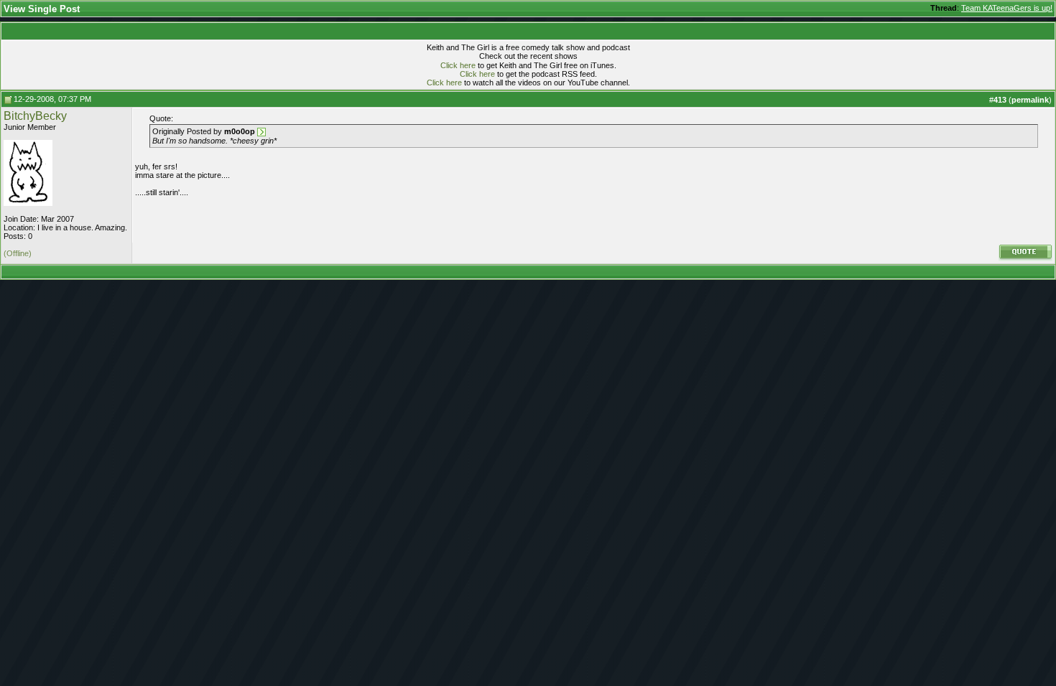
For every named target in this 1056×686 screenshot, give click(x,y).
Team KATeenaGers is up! (1006, 8)
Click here (458, 65)
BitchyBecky (35, 116)
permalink (1030, 99)
